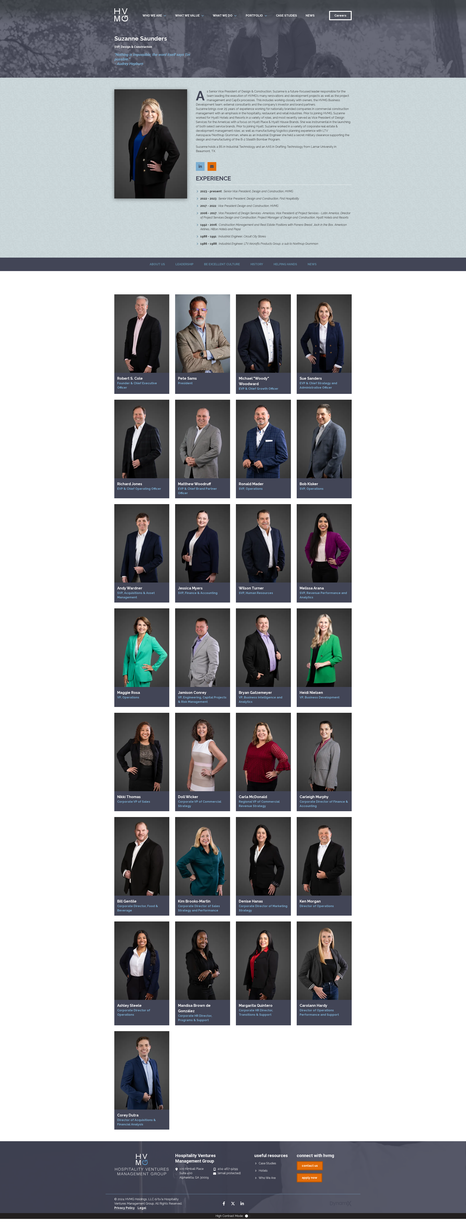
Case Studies (267, 1163)
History (256, 264)
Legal (142, 1208)
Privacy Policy (124, 1208)
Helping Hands (285, 264)
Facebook (223, 1203)
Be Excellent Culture (222, 264)
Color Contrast (247, 1216)
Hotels (263, 1170)
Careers (340, 15)
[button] (154, 16)
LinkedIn (242, 1203)
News (312, 264)
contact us (310, 1165)
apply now (309, 1177)
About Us (157, 264)
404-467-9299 (228, 1169)
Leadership (184, 264)
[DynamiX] (341, 1203)
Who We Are (267, 1178)
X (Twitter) (233, 1203)
